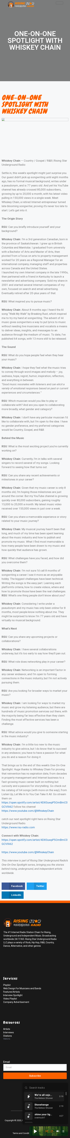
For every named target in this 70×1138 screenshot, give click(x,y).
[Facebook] (6, 956)
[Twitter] (13, 956)
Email (6, 1061)
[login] (6, 1102)
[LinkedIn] (20, 956)
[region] (45, 1107)
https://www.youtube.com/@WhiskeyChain (28, 810)
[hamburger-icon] (59, 2)
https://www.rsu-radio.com (18, 827)
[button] (13, 886)
